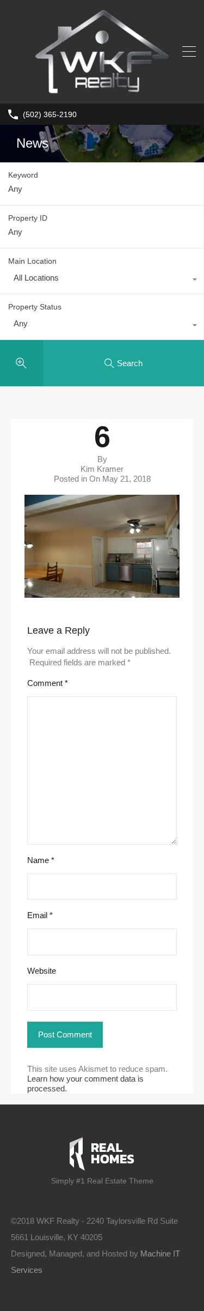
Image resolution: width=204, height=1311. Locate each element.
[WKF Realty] (102, 90)
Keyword (23, 175)
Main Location (32, 261)
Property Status (34, 306)
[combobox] (101, 281)
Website (41, 970)
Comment (47, 683)
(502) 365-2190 (50, 114)
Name (40, 860)
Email (40, 915)
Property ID (27, 218)
